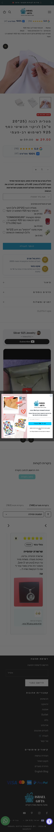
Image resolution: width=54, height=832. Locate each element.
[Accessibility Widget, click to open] (49, 821)
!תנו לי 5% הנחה (40, 423)
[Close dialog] (51, 395)
